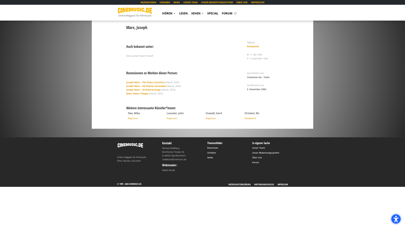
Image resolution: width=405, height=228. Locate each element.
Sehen (196, 13)
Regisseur (133, 118)
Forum (227, 13)
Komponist (253, 46)
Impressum (257, 2)
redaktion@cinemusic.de (174, 159)
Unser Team (190, 2)
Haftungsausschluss (264, 184)
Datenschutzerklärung (239, 184)
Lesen (183, 13)
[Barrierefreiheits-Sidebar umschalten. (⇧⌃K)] (396, 219)
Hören (167, 13)
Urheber (165, 2)
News (176, 2)
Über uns (242, 2)
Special (212, 13)
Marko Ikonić (168, 170)
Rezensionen (148, 2)
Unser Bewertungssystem (217, 2)
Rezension (212, 147)
